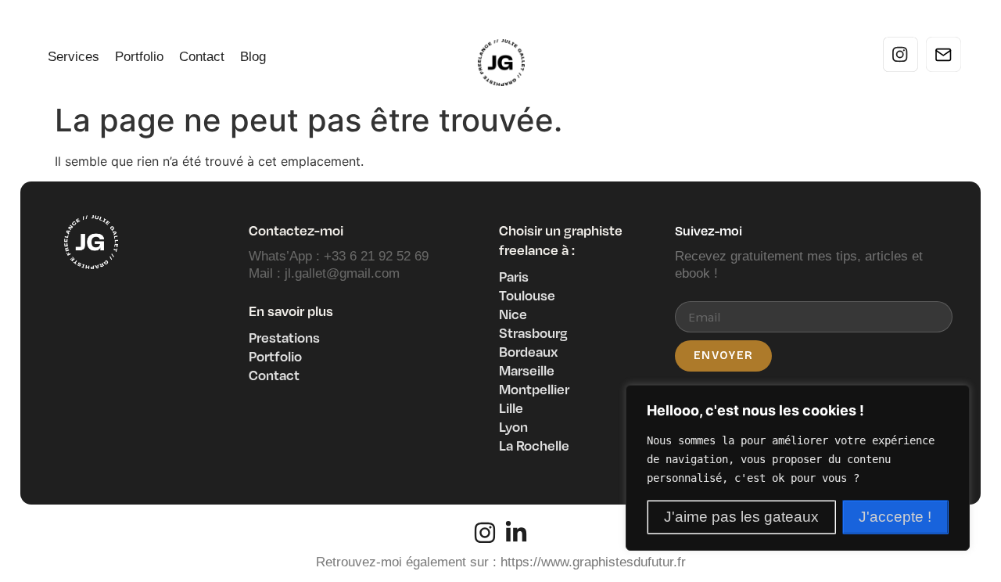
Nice (513, 313)
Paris (514, 276)
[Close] (953, 398)
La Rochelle (534, 445)
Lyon (513, 426)
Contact (201, 56)
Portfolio (139, 56)
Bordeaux (528, 351)
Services (73, 56)
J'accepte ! (895, 516)
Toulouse (527, 295)
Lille (511, 407)
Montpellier (534, 388)
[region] (798, 468)
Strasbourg (533, 332)
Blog (253, 56)
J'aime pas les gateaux (741, 516)
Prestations (284, 337)
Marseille (526, 370)
